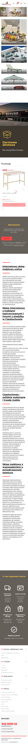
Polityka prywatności (7, 672)
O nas (3, 665)
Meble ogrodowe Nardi (7, 711)
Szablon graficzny (9, 742)
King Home (4, 701)
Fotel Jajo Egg (5, 697)
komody (25, 348)
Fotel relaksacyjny (6, 699)
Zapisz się (6, 238)
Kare (2, 704)
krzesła (9, 348)
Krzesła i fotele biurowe (8, 692)
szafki (20, 348)
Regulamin (18, 242)
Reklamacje (4, 657)
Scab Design (4, 706)
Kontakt (3, 667)
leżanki (8, 350)
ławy (16, 348)
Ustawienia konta (6, 682)
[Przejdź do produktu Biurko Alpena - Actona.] (14, 180)
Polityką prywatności (19, 245)
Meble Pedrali (5, 708)
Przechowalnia (5, 684)
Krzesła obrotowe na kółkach (9, 695)
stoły (13, 348)
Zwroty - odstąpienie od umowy (10, 653)
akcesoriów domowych (18, 352)
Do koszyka (14, 204)
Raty (2, 655)
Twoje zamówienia (6, 680)
